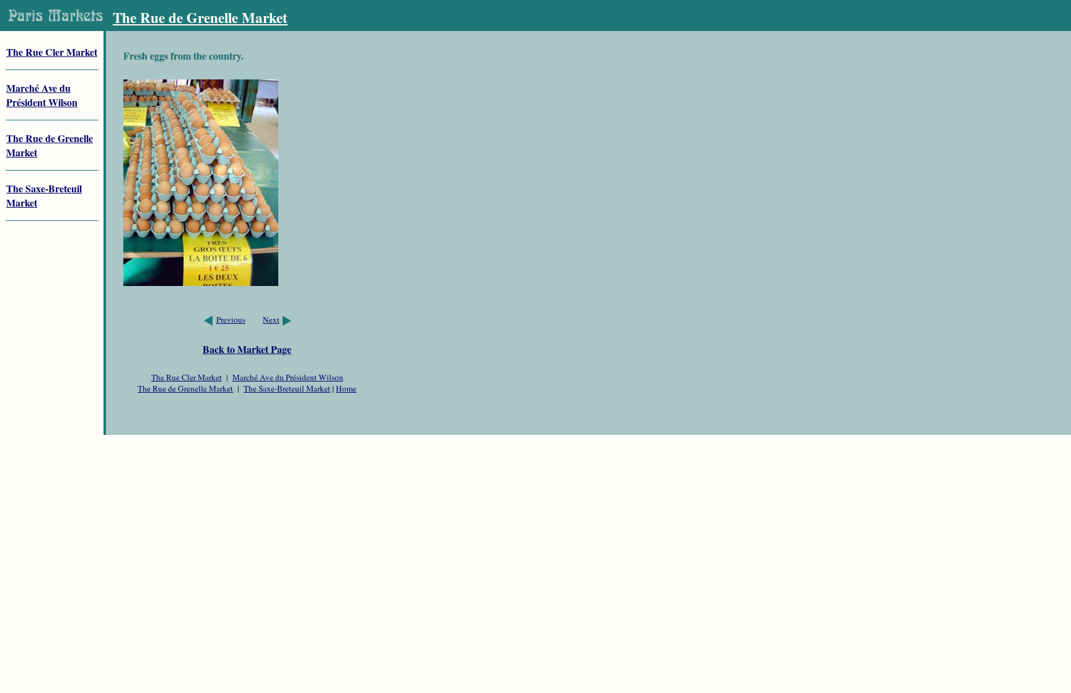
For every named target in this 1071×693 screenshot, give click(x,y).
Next (271, 319)
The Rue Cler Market (51, 52)
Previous (230, 319)
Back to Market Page (247, 349)
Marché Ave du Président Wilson (287, 377)
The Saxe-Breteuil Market (287, 388)
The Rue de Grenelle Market (185, 388)
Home (346, 388)
